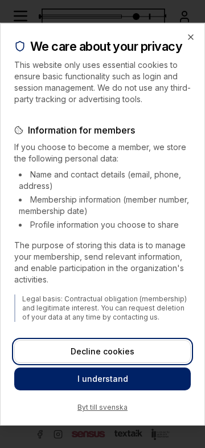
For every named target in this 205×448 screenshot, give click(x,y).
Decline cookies (102, 351)
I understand (102, 379)
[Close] (190, 36)
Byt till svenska (102, 407)
